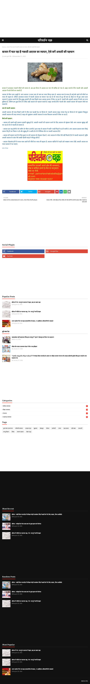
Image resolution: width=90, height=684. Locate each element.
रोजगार (45, 413)
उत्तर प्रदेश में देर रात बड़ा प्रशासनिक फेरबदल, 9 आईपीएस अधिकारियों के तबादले (32, 321)
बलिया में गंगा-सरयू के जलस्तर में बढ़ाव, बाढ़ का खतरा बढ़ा (26, 302)
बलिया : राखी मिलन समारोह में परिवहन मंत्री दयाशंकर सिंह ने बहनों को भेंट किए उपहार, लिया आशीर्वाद (37, 514)
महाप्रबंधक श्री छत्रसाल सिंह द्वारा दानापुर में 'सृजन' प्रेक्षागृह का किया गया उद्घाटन (33, 337)
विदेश (13, 431)
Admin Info (84, 681)
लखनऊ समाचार (45, 417)
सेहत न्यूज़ (28, 431)
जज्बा (59, 428)
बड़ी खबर (73, 428)
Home (4, 47)
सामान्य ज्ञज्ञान (20, 431)
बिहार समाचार (45, 409)
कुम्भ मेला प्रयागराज (8, 428)
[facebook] (23, 251)
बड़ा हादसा (66, 428)
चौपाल (47, 428)
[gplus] (67, 251)
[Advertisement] (45, 21)
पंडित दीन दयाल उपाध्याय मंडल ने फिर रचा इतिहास (24, 346)
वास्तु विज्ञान (6, 431)
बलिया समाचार (45, 406)
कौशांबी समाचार (19, 428)
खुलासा (35, 428)
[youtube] (23, 256)
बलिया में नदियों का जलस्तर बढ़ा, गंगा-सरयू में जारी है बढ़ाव (26, 312)
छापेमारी (54, 428)
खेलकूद (41, 428)
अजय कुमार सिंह (7, 56)
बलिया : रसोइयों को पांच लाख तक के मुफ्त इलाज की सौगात (26, 524)
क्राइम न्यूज (28, 428)
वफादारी (80, 428)
